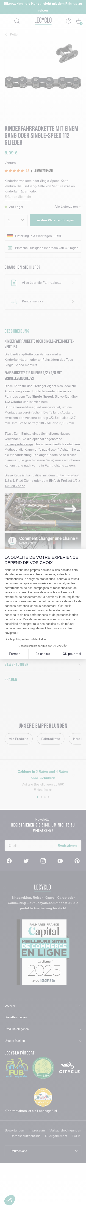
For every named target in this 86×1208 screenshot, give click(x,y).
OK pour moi (72, 654)
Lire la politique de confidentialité (25, 639)
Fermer (14, 654)
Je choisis (43, 654)
